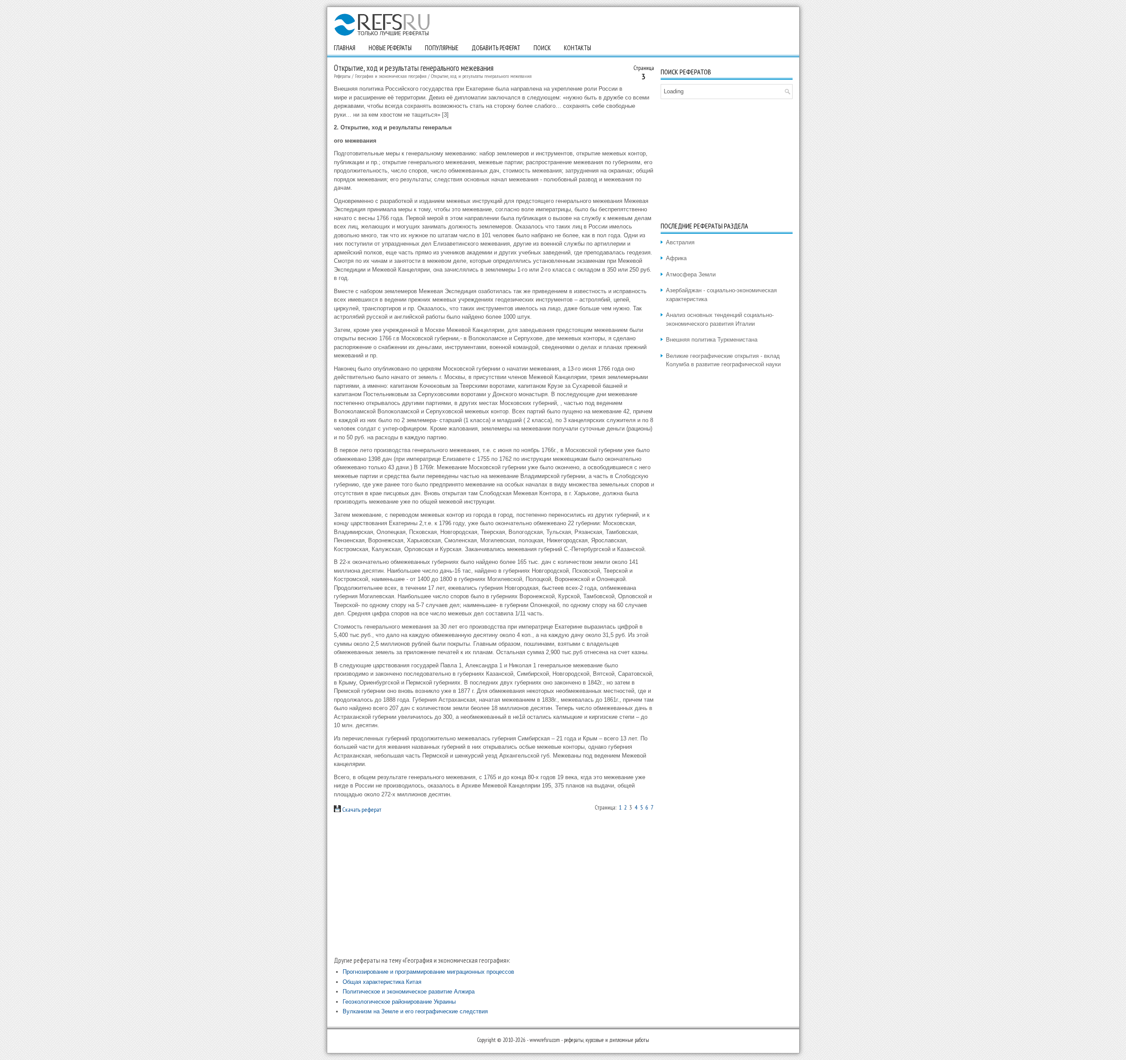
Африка (676, 258)
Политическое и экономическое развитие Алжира (409, 991)
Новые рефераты (390, 48)
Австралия (680, 242)
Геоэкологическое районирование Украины (399, 1001)
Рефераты (342, 76)
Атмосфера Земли (691, 274)
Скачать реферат (361, 809)
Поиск (542, 48)
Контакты (577, 48)
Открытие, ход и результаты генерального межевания (481, 76)
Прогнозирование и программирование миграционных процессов (428, 971)
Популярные (441, 48)
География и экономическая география (391, 76)
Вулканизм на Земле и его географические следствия (415, 1011)
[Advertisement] (494, 884)
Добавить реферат (496, 48)
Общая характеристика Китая (382, 982)
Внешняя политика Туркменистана (711, 339)
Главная (344, 48)
